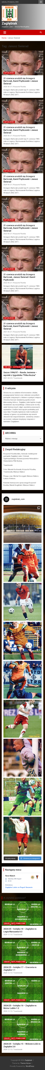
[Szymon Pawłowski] (22, 719)
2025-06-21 (7, 136)
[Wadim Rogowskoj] (22, 680)
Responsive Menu (40, 2)
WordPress (30, 1066)
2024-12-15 (7, 934)
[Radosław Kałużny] (22, 797)
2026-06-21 (7, 87)
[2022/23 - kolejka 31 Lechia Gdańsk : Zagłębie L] (22, 524)
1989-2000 (7, 367)
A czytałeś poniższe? (14, 897)
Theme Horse (25, 1063)
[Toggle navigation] (5, 32)
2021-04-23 (7, 378)
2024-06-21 (7, 185)
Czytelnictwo (18, 367)
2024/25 (6, 923)
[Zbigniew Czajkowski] (22, 563)
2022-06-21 (7, 283)
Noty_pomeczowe (18, 923)
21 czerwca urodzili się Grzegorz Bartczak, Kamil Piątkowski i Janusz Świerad (20, 81)
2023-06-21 (7, 234)
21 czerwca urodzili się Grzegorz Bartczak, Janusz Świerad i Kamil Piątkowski (19, 277)
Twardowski (17, 378)
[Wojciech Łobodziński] (22, 602)
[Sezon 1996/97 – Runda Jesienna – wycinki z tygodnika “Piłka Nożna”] (22, 357)
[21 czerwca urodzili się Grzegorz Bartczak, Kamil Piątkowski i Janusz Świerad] (22, 62)
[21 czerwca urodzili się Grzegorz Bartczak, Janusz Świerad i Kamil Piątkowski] (22, 259)
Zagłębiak (9, 23)
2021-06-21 (7, 332)
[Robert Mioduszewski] (22, 758)
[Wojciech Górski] (22, 641)
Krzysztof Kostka (19, 87)
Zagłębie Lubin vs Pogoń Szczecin (19, 887)
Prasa (28, 367)
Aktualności (9, 73)
